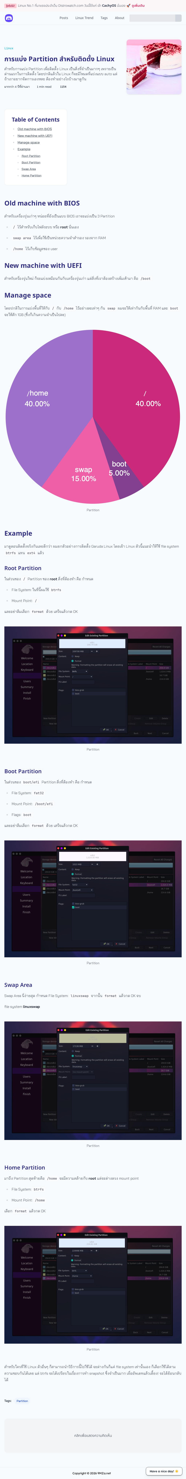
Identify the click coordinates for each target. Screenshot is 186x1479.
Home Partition (31, 175)
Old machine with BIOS (35, 129)
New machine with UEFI (35, 136)
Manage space (29, 142)
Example (24, 149)
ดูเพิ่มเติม (138, 5)
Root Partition (31, 156)
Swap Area (29, 169)
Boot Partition (31, 162)
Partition (22, 1401)
